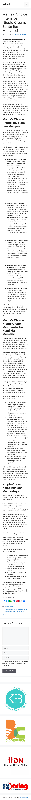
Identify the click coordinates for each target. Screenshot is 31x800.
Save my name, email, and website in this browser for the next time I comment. (16, 663)
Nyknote (6, 4)
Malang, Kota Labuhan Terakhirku (16, 609)
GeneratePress (24, 797)
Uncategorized (9, 606)
